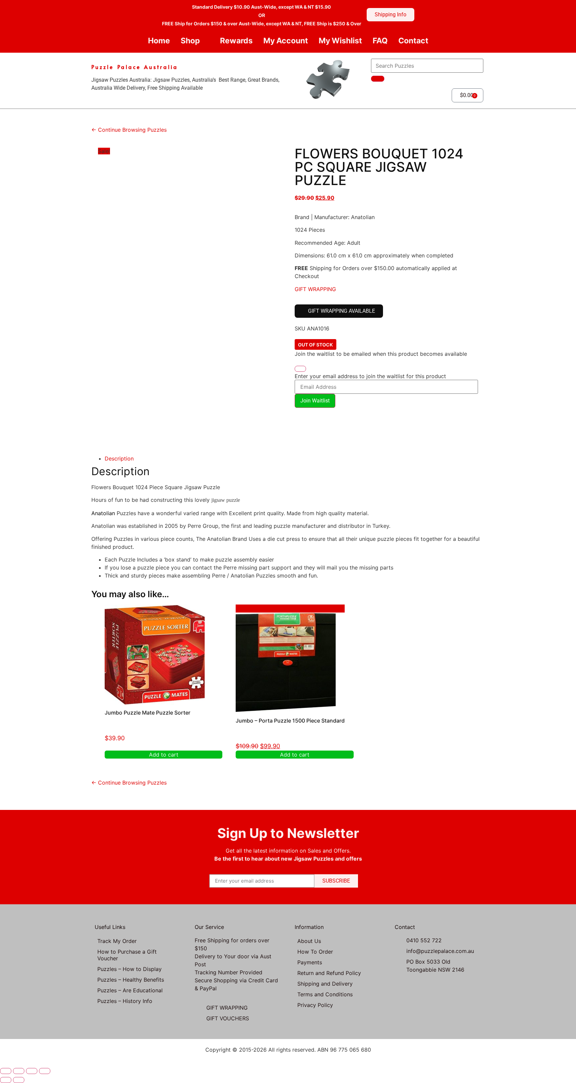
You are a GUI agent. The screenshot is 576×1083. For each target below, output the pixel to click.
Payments (309, 962)
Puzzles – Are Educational (130, 990)
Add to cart (163, 754)
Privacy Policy (315, 1005)
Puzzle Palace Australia (134, 66)
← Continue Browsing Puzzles (129, 129)
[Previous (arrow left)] (5, 1080)
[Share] (31, 1071)
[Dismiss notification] (300, 369)
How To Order (315, 951)
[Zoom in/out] (5, 1071)
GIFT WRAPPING (315, 289)
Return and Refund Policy (329, 973)
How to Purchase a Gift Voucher (127, 955)
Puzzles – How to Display (129, 969)
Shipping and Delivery (325, 983)
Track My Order (117, 941)
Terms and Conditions (325, 994)
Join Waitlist (315, 400)
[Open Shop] (205, 41)
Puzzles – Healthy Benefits (130, 979)
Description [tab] (119, 458)
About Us (309, 941)
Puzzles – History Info (124, 1001)
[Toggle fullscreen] (18, 1071)
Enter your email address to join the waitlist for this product (370, 376)
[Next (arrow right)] (18, 1080)
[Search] (377, 79)
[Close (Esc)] (44, 1071)
